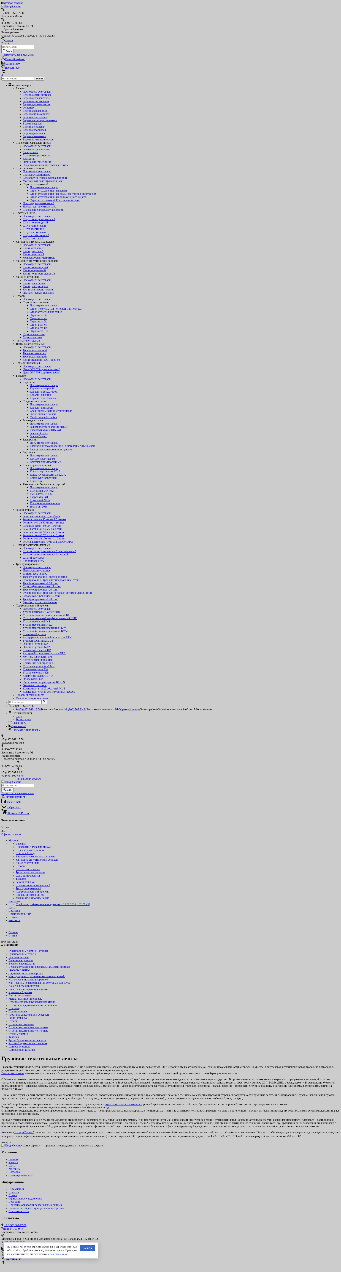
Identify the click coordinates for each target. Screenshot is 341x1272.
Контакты (14, 1168)
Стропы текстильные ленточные (28, 1027)
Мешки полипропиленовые (25, 998)
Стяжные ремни (18, 1033)
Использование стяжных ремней (28, 979)
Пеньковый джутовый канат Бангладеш (33, 1005)
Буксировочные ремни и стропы (28, 950)
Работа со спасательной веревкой (29, 1014)
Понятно (88, 1248)
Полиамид (15, 1008)
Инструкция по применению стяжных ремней (37, 976)
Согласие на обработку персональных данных (36, 1208)
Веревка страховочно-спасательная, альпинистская (39, 966)
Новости (14, 1192)
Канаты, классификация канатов (28, 989)
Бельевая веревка (19, 957)
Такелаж (14, 1036)
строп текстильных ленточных (123, 1104)
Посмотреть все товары (37, 91)
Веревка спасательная (22, 963)
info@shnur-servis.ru (29, 778)
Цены (12, 1165)
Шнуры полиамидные (22, 1049)
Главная (13, 932)
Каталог (13, 1162)
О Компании (16, 1188)
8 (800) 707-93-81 (76, 709)
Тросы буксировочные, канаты (27, 1040)
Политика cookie (19, 1211)
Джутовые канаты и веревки (26, 973)
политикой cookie (59, 1254)
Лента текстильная (20, 995)
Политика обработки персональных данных (35, 1204)
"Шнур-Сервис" (24, 1132)
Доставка (14, 1171)
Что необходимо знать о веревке (28, 1043)
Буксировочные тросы (22, 953)
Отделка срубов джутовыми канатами (32, 1001)
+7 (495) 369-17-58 (29, 709)
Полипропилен (18, 1011)
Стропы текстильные (21, 1024)
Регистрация (23, 719)
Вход (19, 716)
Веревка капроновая (21, 960)
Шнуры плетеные (19, 1046)
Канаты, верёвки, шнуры (24, 985)
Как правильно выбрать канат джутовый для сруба (39, 982)
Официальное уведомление (25, 1198)
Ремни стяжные (18, 1017)
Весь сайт (14, 1201)
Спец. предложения (21, 1175)
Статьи (13, 935)
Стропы (13, 1020)
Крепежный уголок (20, 992)
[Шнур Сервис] (11, 1145)
